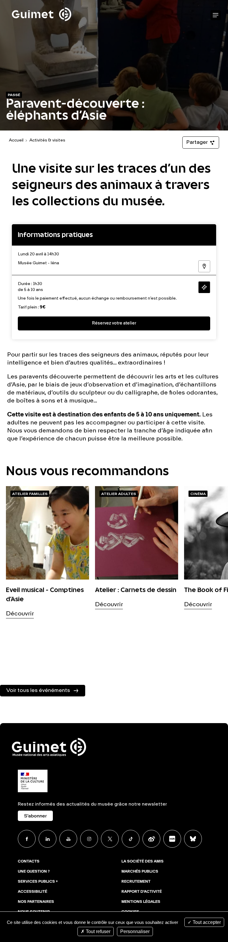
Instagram (89, 839)
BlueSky (193, 839)
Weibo (151, 839)
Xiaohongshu (172, 839)
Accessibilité (32, 891)
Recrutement (136, 881)
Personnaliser (135, 931)
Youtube (68, 839)
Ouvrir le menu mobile (215, 15)
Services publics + (38, 881)
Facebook (27, 839)
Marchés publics (139, 871)
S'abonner (35, 816)
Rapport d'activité (141, 891)
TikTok (131, 839)
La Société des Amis (142, 861)
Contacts (28, 861)
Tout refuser (97, 931)
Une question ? (34, 871)
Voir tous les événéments (38, 690)
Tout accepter (206, 922)
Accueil (16, 140)
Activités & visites (47, 140)
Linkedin (47, 839)
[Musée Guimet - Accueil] (41, 3)
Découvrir (20, 614)
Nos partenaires (36, 901)
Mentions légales (140, 901)
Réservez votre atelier (114, 323)
